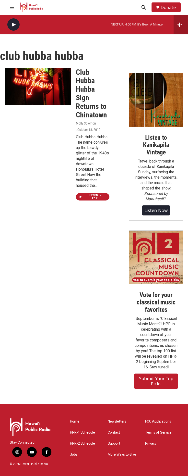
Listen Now (156, 210)
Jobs (74, 454)
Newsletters (117, 421)
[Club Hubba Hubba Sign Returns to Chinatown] (38, 86)
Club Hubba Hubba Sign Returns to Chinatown (91, 93)
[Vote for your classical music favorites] (156, 257)
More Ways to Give (122, 454)
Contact (114, 432)
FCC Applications (158, 421)
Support (114, 443)
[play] (13, 24)
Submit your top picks (156, 381)
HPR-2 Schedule (82, 443)
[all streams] (181, 24)
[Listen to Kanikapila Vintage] (156, 100)
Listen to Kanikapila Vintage (156, 145)
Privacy (150, 443)
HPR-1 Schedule (82, 432)
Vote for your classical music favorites (156, 302)
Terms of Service (158, 432)
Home (74, 421)
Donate (168, 7)
